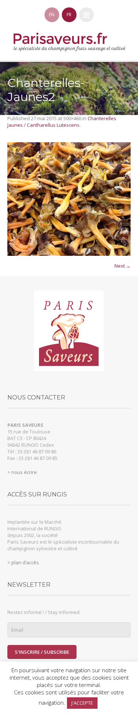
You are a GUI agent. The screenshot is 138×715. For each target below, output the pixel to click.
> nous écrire (22, 472)
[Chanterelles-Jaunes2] (69, 199)
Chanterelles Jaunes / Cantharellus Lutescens (61, 121)
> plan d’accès (23, 562)
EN (51, 14)
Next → (122, 265)
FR (69, 14)
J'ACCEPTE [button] (82, 703)
